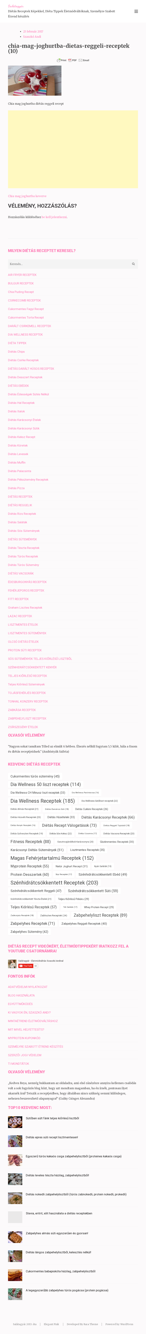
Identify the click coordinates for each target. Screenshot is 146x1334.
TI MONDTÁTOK (18, 1063)
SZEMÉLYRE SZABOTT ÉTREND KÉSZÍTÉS (35, 1046)
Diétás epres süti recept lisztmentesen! (52, 1137)
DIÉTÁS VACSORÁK (21, 573)
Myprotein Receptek (30, 866)
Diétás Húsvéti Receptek (26, 817)
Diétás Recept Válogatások (69, 825)
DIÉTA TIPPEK (17, 343)
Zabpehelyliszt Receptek (100, 915)
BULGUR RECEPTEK (21, 283)
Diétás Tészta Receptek (23, 548)
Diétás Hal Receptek (21, 403)
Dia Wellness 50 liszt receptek (46, 784)
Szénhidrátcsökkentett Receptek (54, 883)
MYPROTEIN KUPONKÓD (24, 1038)
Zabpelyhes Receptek (33, 923)
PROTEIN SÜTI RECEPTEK (25, 650)
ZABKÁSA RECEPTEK (22, 710)
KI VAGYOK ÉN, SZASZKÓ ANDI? (29, 1012)
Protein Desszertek (30, 874)
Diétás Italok (16, 411)
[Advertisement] (73, 149)
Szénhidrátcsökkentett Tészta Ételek (31, 899)
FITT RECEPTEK (18, 599)
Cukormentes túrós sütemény (35, 776)
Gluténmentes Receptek (117, 841)
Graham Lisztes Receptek (25, 607)
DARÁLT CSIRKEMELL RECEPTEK (29, 326)
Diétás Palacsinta (19, 471)
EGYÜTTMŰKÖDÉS (20, 1004)
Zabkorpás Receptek (22, 915)
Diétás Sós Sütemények (24, 531)
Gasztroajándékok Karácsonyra (75, 842)
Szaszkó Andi (32, 36)
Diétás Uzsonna (87, 833)
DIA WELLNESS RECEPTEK (25, 334)
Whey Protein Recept (99, 907)
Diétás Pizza (16, 488)
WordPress (126, 1324)
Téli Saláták (70, 907)
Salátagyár (16, 6)
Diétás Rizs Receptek (22, 513)
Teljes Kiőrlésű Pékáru (73, 899)
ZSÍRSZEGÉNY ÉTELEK (23, 727)
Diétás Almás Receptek (24, 809)
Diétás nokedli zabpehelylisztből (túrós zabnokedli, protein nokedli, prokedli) (76, 1194)
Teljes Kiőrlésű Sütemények (26, 684)
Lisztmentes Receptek (87, 850)
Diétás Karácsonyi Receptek (108, 817)
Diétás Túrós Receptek (23, 556)
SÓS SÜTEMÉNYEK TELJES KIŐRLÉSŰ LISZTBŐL (40, 659)
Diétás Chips (16, 351)
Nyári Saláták (102, 866)
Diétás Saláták (17, 522)
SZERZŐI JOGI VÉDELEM (24, 1055)
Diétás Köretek (18, 445)
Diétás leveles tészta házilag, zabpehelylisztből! (57, 1175)
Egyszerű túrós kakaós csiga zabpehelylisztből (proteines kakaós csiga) (74, 1156)
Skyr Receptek (64, 874)
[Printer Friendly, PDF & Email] (73, 60)
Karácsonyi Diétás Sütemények (37, 850)
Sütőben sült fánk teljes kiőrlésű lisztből (52, 1118)
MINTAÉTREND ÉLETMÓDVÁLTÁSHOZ (33, 1021)
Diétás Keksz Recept (21, 437)
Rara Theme (91, 1324)
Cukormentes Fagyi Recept (26, 309)
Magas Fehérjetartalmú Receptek (52, 858)
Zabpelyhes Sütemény (29, 932)
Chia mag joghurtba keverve (27, 196)
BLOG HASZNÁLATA (21, 995)
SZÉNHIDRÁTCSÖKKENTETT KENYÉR (32, 667)
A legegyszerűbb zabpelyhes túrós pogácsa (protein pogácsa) (67, 1290)
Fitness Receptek (31, 841)
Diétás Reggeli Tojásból (116, 825)
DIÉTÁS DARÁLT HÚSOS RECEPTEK (31, 368)
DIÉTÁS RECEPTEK (20, 496)
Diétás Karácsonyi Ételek (24, 420)
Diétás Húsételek (61, 817)
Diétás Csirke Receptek (23, 360)
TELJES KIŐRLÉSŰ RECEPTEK (27, 676)
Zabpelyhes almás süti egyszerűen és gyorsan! (57, 1233)
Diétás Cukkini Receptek (91, 809)
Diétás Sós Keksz (60, 833)
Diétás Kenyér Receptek (23, 825)
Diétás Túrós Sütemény (23, 565)
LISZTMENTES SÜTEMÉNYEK (27, 633)
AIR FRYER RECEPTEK (22, 275)
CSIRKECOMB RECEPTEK (24, 300)
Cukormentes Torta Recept (26, 317)
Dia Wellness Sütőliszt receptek (100, 801)
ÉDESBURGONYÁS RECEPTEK (27, 582)
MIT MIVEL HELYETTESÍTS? (26, 1029)
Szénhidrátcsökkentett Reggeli (36, 891)
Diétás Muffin (16, 462)
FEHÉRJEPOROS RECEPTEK (26, 590)
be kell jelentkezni (54, 217)
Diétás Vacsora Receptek (118, 833)
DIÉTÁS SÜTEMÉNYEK (22, 539)
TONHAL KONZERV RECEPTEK (28, 701)
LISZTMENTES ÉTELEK (23, 624)
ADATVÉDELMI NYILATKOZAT (28, 987)
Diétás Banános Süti (57, 809)
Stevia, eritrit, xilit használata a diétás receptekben (59, 1213)
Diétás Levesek (18, 454)
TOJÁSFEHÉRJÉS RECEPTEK (27, 693)
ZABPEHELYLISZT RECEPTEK (27, 718)
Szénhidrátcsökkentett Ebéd (103, 874)
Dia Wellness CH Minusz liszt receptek (38, 792)
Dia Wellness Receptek (43, 801)
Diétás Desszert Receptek (25, 377)
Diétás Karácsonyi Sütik (23, 428)
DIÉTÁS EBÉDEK (18, 385)
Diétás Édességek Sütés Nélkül (28, 394)
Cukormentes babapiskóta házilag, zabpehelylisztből (60, 1271)
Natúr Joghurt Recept (72, 866)
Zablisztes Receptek (53, 915)
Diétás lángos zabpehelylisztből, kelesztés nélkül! (58, 1252)
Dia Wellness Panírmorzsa (85, 793)
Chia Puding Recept (21, 292)
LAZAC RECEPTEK (20, 616)
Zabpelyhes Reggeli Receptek (84, 923)
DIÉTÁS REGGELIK (20, 505)
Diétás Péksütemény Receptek (28, 479)
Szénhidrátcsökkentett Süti (93, 891)
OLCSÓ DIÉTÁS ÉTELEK (23, 641)
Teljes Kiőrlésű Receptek (34, 907)
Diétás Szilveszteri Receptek (27, 833)
